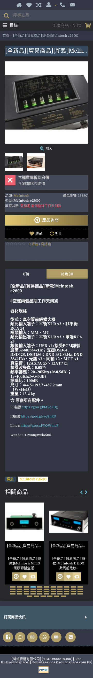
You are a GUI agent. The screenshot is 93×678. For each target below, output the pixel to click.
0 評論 (33, 244)
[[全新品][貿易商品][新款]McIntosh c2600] (46, 102)
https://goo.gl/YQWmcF (39, 426)
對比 (58, 233)
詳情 (25, 274)
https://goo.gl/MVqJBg (39, 407)
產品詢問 (50, 220)
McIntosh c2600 (33, 479)
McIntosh (21, 196)
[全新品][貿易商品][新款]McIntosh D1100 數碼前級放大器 (69, 545)
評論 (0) (67, 274)
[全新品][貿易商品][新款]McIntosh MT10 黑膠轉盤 (25, 545)
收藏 (39, 233)
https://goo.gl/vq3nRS (38, 416)
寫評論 (46, 244)
